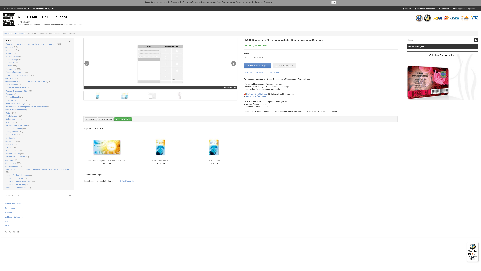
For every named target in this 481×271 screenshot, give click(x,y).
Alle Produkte (20, 33)
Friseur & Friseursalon (16, 72)
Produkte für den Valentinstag (19, 175)
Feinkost (11, 65)
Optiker (10, 113)
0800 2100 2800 (28, 8)
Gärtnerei (11, 78)
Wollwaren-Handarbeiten (17, 156)
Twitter (10, 232)
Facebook (6, 232)
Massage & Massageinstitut (18, 91)
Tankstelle (11, 144)
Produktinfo (91, 119)
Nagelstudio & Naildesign (17, 103)
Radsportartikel (13, 119)
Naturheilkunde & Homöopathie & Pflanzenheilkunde (28, 106)
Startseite (8, 33)
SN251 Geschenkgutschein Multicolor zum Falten (107, 160)
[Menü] (476, 243)
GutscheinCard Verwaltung (442, 55)
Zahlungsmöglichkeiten (14, 217)
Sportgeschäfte (13, 138)
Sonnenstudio (13, 134)
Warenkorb (444, 8)
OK (334, 2)
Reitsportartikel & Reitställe (18, 125)
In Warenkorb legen (257, 65)
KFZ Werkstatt (13, 84)
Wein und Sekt (13, 150)
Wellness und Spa (14, 153)
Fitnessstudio (13, 69)
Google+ (14, 232)
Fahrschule (12, 62)
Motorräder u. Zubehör (16, 100)
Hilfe (7, 221)
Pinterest (18, 232)
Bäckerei (11, 53)
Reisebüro (11, 122)
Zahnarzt (11, 160)
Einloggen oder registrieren (466, 8)
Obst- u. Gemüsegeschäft (18, 109)
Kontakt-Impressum (13, 203)
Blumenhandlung (14, 56)
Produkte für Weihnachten (18, 187)
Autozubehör (12, 50)
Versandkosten (11, 212)
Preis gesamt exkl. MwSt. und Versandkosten (261, 72)
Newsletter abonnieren (425, 8)
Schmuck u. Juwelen (15, 128)
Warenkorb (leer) (417, 46)
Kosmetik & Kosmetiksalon (18, 87)
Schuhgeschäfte (14, 131)
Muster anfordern (106, 119)
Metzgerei (11, 94)
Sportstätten (12, 141)
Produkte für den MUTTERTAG (20, 181)
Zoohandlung (13, 163)
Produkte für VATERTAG (16, 184)
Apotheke (11, 47)
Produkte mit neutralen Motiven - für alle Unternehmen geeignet (33, 44)
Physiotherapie (13, 116)
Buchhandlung (13, 59)
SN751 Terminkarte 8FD (160, 160)
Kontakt (407, 8)
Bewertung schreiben (123, 119)
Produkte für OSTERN (16, 178)
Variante (247, 53)
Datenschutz (10, 208)
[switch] (472, 258)
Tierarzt (10, 147)
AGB (7, 225)
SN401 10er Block (214, 160)
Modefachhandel (14, 97)
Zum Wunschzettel (284, 65)
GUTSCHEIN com (42, 16)
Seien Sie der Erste (128, 181)
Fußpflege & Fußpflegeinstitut (19, 75)
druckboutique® (13, 166)
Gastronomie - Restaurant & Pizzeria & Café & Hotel (28, 81)
